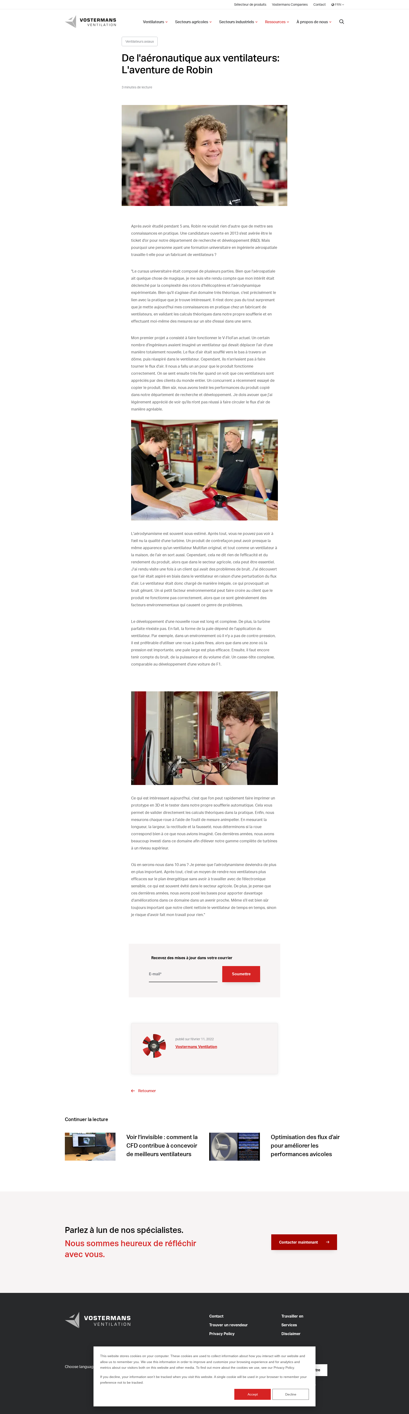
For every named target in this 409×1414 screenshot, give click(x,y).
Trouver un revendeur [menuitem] (228, 1325)
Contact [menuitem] (319, 4)
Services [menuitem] (289, 1325)
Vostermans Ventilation (196, 1046)
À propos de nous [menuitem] (312, 21)
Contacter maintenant (298, 1242)
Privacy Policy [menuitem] (222, 1333)
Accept (253, 1394)
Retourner (147, 1090)
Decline (290, 1394)
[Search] (341, 22)
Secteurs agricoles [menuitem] (191, 21)
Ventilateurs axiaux (139, 41)
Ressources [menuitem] (275, 21)
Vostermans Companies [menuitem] (290, 4)
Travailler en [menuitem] (292, 1316)
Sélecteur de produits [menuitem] (250, 4)
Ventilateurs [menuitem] (153, 21)
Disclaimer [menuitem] (291, 1333)
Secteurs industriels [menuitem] (236, 21)
